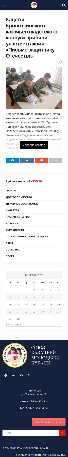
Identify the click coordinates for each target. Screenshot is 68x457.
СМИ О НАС (13, 249)
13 (10, 304)
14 (18, 304)
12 (58, 297)
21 (18, 311)
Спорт (10, 256)
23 (34, 311)
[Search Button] (62, 433)
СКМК (9, 243)
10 (42, 297)
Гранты (11, 190)
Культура (12, 210)
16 (34, 304)
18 (51, 304)
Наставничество (18, 216)
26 (58, 311)
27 (10, 318)
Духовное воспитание (22, 203)
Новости (12, 223)
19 (58, 304)
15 (26, 304)
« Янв (9, 324)
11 (51, 297)
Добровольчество (19, 197)
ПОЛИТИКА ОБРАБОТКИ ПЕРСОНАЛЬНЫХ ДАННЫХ (41, 455)
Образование (15, 229)
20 (10, 311)
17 (42, 304)
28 (18, 318)
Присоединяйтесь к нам (48, 422)
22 (26, 311)
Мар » (17, 324)
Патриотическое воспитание (27, 236)
